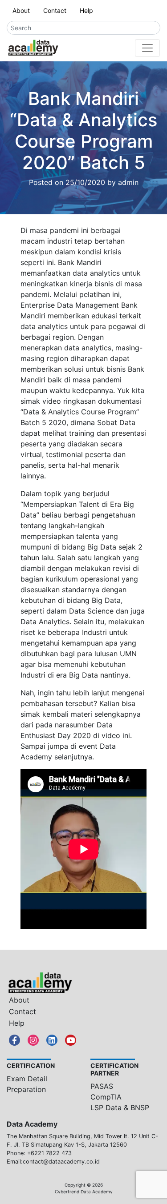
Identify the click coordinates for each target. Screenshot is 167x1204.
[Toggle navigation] (147, 48)
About (21, 10)
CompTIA (106, 1096)
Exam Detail (27, 1078)
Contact (54, 10)
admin (128, 182)
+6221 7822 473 (49, 1153)
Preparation (26, 1089)
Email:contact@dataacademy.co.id (53, 1161)
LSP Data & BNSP (119, 1107)
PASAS (101, 1086)
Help (86, 10)
